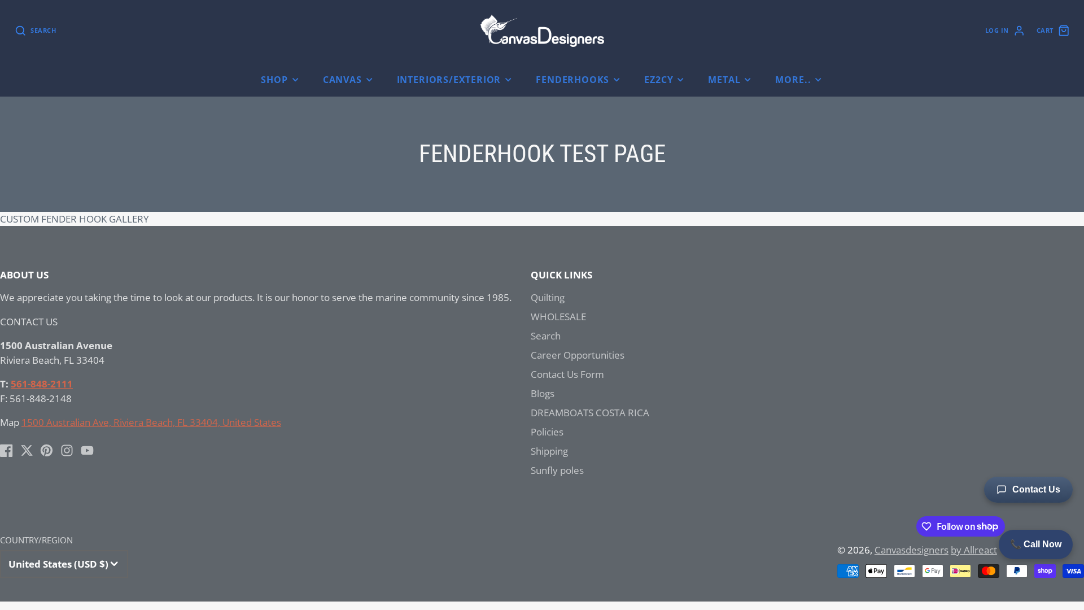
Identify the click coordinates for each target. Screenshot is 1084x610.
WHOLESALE (558, 316)
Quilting (548, 297)
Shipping (549, 451)
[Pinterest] (46, 450)
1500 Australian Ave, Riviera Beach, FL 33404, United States (151, 422)
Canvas (342, 79)
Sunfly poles (557, 470)
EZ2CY (658, 79)
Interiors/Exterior (449, 79)
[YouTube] (87, 450)
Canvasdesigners (911, 549)
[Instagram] (66, 450)
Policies (547, 431)
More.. (793, 79)
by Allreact (974, 549)
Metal (724, 79)
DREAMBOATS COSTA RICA (590, 412)
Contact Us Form (567, 374)
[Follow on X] (26, 450)
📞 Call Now (1035, 544)
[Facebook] (6, 450)
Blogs (542, 393)
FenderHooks (572, 79)
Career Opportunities (577, 354)
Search (546, 335)
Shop (274, 79)
